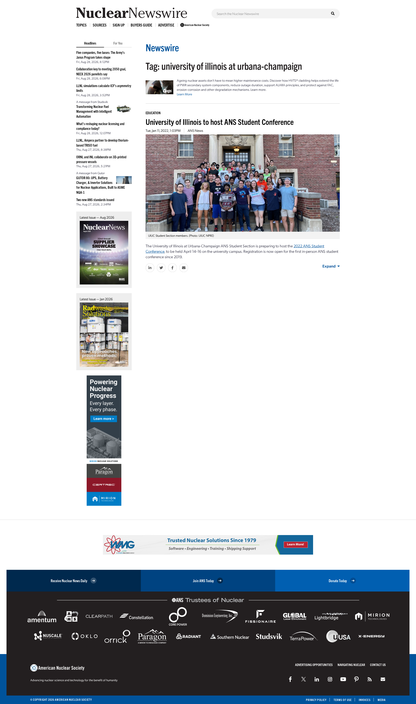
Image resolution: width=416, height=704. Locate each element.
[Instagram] (330, 679)
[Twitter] (303, 679)
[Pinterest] (356, 679)
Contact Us (378, 665)
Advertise (166, 24)
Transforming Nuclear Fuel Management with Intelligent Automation (94, 111)
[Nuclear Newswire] (369, 679)
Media (382, 700)
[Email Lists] (383, 679)
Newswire (162, 47)
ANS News (195, 130)
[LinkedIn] (317, 679)
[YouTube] (343, 679)
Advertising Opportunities (314, 665)
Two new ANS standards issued (95, 199)
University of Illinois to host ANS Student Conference (220, 121)
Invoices (364, 700)
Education (153, 113)
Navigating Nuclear (351, 665)
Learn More (184, 94)
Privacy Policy (316, 700)
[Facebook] (290, 679)
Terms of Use (343, 700)
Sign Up (119, 24)
